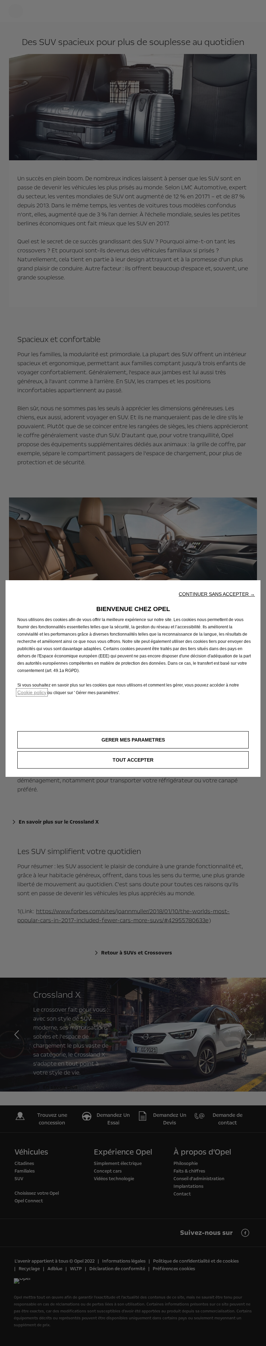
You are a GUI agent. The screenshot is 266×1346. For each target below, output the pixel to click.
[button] (217, 594)
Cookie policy (31, 692)
